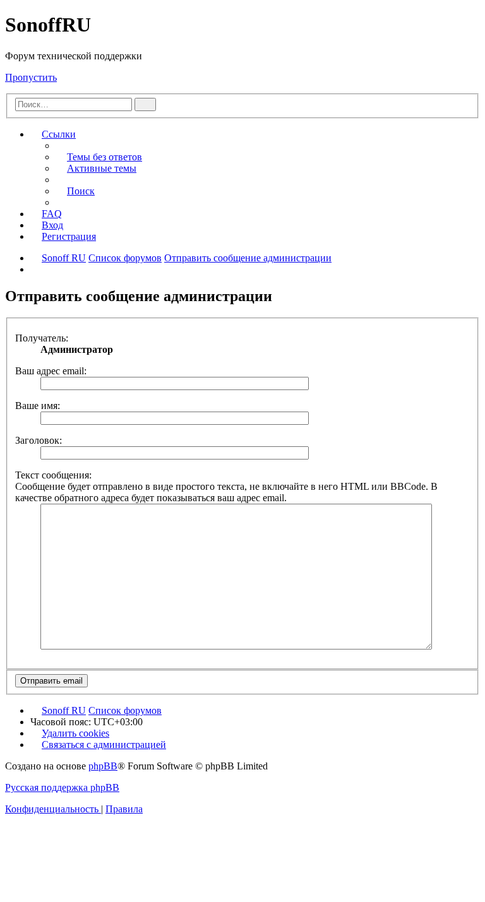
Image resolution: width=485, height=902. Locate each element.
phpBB (102, 766)
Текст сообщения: (53, 475)
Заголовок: (38, 440)
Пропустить (31, 77)
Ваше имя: (37, 405)
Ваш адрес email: (51, 370)
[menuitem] (99, 156)
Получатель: (41, 338)
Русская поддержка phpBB (62, 787)
